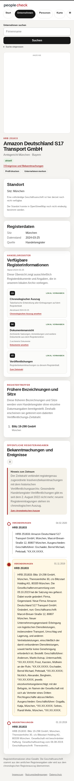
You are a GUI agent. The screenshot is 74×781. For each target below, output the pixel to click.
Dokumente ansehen (19, 345)
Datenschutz (55, 774)
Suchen (37, 40)
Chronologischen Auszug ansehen (25, 314)
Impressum (17, 774)
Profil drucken (12, 171)
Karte (60, 12)
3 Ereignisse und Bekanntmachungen (23, 166)
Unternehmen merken (35, 171)
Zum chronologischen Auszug (25, 511)
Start (8, 12)
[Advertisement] (37, 94)
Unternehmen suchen (14, 25)
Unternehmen (25, 12)
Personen (44, 12)
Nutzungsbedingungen (36, 774)
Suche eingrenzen (14, 47)
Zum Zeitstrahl (16, 369)
